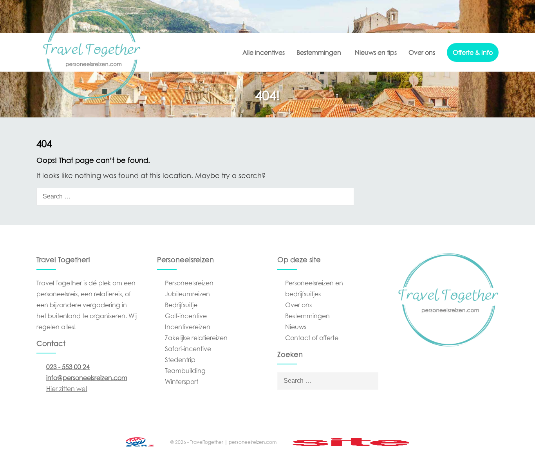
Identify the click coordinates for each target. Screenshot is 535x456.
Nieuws (295, 327)
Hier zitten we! (66, 389)
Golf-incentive (186, 316)
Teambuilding (185, 371)
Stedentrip (180, 360)
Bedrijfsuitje (181, 305)
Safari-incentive (188, 349)
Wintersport (181, 382)
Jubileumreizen (187, 294)
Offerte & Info (473, 52)
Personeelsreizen (189, 283)
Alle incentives (263, 52)
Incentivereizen (187, 327)
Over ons (421, 52)
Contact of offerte (311, 338)
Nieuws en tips (376, 52)
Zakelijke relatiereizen (196, 338)
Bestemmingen (318, 52)
